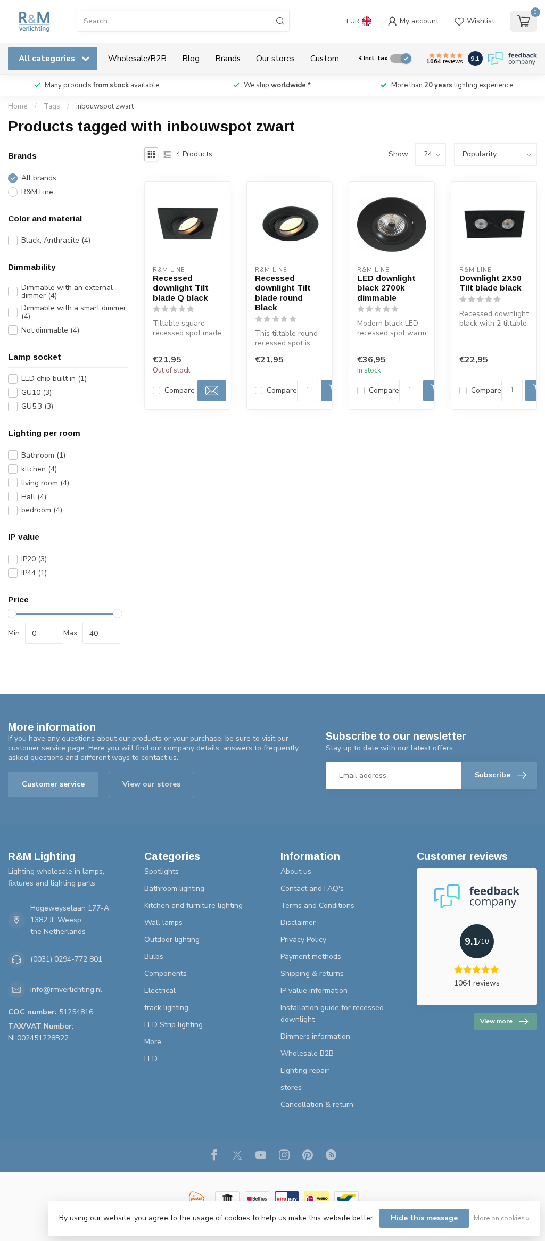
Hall (33, 497)
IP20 (34, 559)
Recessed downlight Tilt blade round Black (283, 293)
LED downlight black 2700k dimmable (386, 288)
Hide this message (424, 1218)
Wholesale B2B (307, 1053)
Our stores (275, 58)
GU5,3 (37, 406)
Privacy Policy (303, 939)
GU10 (36, 392)
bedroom (41, 510)
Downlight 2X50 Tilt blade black (490, 283)
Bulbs (153, 957)
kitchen (39, 469)
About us (295, 871)
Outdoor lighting (172, 939)
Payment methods (310, 957)
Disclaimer (298, 922)
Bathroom (43, 455)
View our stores (151, 784)
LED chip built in (54, 379)
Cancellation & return (316, 1104)
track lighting (166, 1008)
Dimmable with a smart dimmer (73, 312)
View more (496, 1021)
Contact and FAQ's (312, 888)
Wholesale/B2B (137, 58)
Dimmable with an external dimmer (67, 292)
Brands (228, 58)
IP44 (34, 573)
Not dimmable (50, 330)
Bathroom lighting (174, 888)
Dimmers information (315, 1036)
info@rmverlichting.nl (66, 989)
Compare (179, 390)
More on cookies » (501, 1217)
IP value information (314, 991)
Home (18, 106)
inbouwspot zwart (105, 106)
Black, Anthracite (55, 240)
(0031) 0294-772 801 (66, 959)
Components (165, 974)
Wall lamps (163, 922)
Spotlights (161, 871)
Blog (191, 58)
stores (291, 1087)
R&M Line (37, 192)
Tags (52, 106)
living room (45, 483)
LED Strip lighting (173, 1025)
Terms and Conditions (317, 905)
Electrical (160, 991)
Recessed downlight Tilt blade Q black (181, 288)
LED (151, 1059)
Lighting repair (304, 1070)
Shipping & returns (312, 974)
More (152, 1042)
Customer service (53, 784)
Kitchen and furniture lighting (193, 905)
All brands (38, 178)
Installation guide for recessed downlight (332, 1013)
